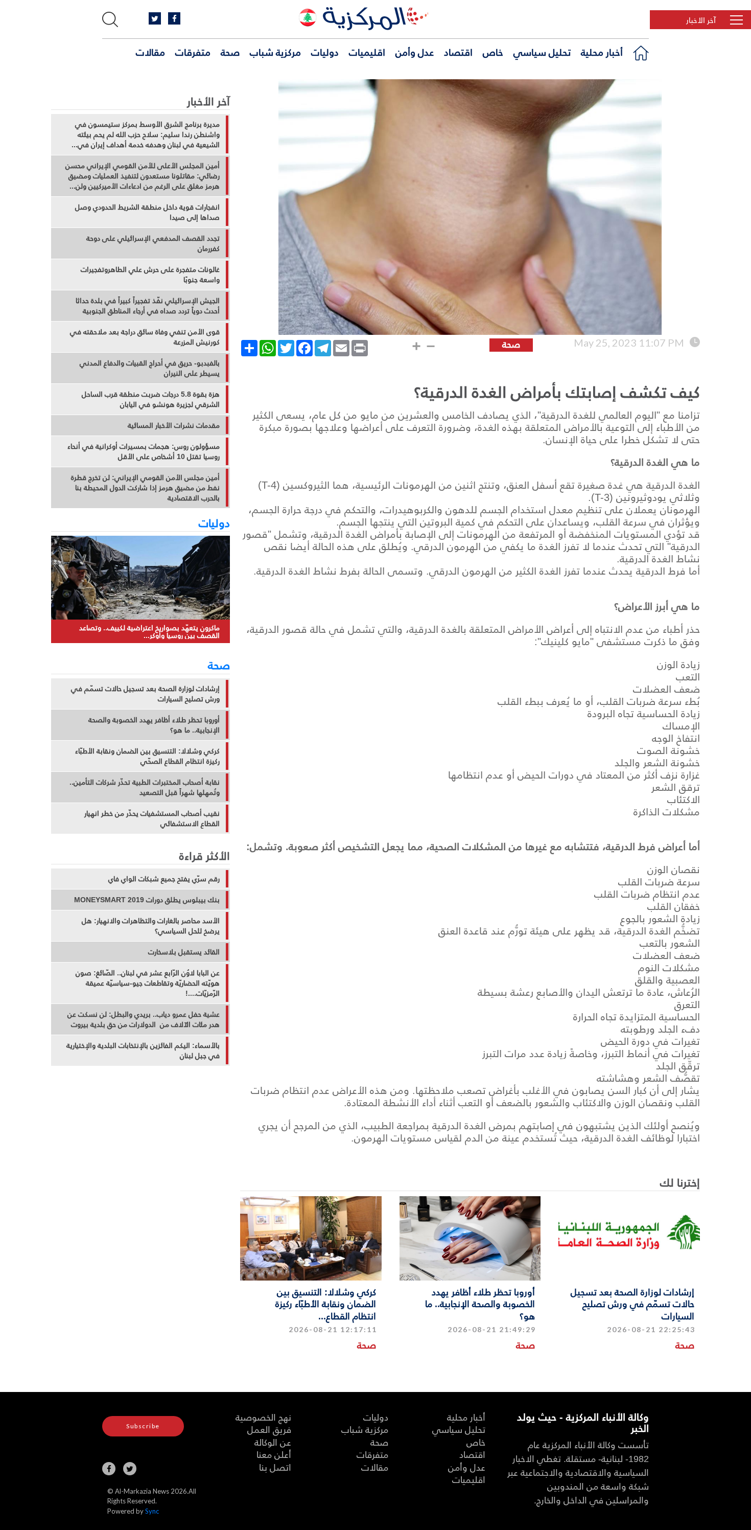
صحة (230, 51)
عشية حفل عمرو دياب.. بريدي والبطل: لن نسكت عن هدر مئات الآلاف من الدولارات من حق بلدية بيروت (143, 1019)
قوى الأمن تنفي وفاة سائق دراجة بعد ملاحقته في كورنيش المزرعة (145, 337)
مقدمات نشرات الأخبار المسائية (174, 425)
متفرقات (192, 51)
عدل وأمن (414, 51)
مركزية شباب (275, 51)
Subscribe (143, 1426)
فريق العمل (269, 1429)
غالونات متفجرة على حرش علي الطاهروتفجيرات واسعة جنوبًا (150, 274)
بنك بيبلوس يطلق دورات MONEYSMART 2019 (147, 900)
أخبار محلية (602, 51)
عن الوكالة (272, 1442)
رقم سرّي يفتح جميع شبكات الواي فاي (164, 879)
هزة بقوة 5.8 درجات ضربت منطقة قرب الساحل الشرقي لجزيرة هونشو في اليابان (151, 399)
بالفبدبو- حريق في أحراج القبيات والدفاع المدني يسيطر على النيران (150, 368)
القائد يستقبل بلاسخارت (184, 952)
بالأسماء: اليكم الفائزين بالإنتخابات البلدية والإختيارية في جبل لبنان (143, 1050)
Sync (152, 1511)
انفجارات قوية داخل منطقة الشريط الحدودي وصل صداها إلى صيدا (147, 212)
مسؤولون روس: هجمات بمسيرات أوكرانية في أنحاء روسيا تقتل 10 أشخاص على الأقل (143, 451)
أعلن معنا (273, 1454)
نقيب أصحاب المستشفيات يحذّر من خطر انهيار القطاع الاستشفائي (152, 818)
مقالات (150, 51)
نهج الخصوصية (263, 1417)
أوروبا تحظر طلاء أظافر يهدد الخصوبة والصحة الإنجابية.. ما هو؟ (480, 1304)
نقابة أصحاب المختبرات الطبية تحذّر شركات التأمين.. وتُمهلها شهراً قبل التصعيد (144, 787)
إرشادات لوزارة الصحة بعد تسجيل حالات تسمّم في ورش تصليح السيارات (632, 1304)
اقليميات (367, 51)
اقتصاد (458, 51)
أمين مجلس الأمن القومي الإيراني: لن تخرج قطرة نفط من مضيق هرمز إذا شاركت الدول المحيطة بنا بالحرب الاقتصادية (145, 487)
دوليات (325, 51)
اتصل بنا (275, 1467)
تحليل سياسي (542, 51)
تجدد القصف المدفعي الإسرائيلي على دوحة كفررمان (153, 243)
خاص (493, 51)
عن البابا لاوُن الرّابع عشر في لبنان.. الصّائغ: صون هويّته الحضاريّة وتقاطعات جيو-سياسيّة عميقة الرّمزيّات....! (148, 983)
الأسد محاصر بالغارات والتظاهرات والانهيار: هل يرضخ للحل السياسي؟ (151, 926)
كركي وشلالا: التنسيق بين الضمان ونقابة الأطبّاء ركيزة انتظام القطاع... (325, 1304)
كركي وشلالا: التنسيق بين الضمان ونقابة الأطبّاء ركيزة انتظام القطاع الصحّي (147, 756)
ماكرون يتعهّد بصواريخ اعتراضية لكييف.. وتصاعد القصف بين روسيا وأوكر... (149, 632)
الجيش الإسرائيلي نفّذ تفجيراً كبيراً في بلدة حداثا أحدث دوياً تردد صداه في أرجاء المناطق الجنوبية (148, 305)
